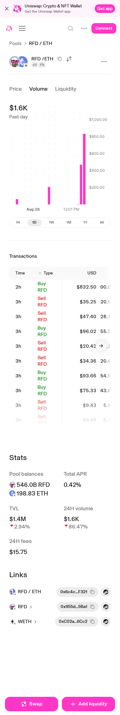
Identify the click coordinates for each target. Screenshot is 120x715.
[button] (7, 9)
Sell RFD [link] (42, 301)
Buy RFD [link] (42, 287)
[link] (105, 8)
